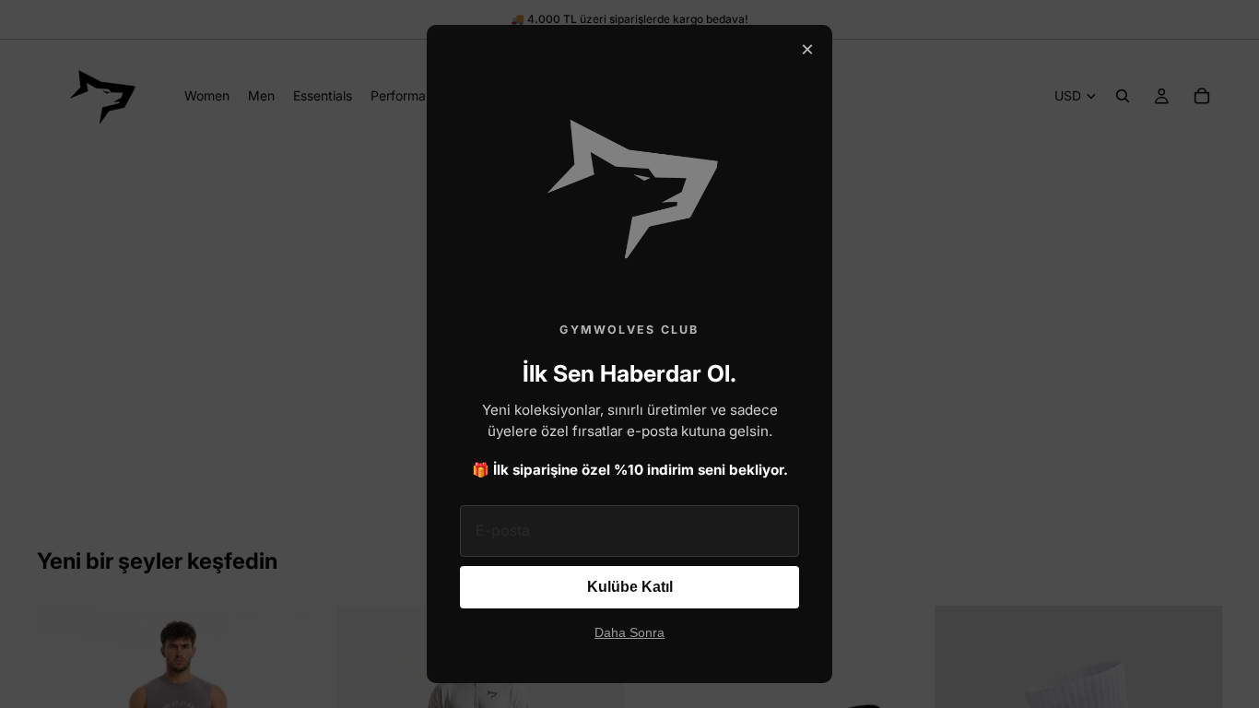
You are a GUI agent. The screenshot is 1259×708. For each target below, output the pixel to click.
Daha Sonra (629, 633)
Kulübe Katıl (630, 587)
